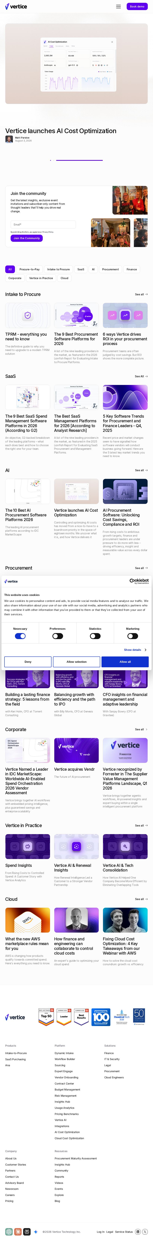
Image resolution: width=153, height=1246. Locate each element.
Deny (28, 661)
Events (59, 1188)
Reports (59, 1176)
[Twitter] (145, 1232)
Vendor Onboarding (66, 1077)
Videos (59, 1182)
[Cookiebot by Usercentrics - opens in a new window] (132, 581)
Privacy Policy (48, 232)
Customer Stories (15, 1164)
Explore (59, 1195)
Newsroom (11, 1188)
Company (11, 1151)
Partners (10, 1170)
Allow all (125, 661)
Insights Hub (62, 1101)
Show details (132, 649)
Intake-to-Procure (16, 1053)
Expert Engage (63, 1071)
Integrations (62, 1126)
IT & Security (112, 1059)
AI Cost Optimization (67, 1132)
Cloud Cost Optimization (69, 1138)
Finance (109, 1053)
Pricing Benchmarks (67, 1114)
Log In (100, 1231)
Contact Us (12, 1176)
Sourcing (60, 1065)
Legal (107, 1065)
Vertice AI (60, 1119)
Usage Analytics (64, 1107)
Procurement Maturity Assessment (76, 1158)
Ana (7, 1065)
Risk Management (65, 1095)
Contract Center (64, 1083)
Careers (10, 1195)
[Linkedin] (138, 1232)
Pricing (9, 1201)
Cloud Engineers (114, 1077)
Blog (57, 1201)
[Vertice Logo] (16, 6)
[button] (117, 6)
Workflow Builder (65, 1059)
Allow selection (77, 661)
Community (61, 1170)
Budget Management (67, 1089)
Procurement (112, 1071)
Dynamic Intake (64, 1053)
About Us (11, 1158)
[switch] (57, 636)
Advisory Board (14, 1182)
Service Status (124, 1231)
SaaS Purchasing (15, 1059)
